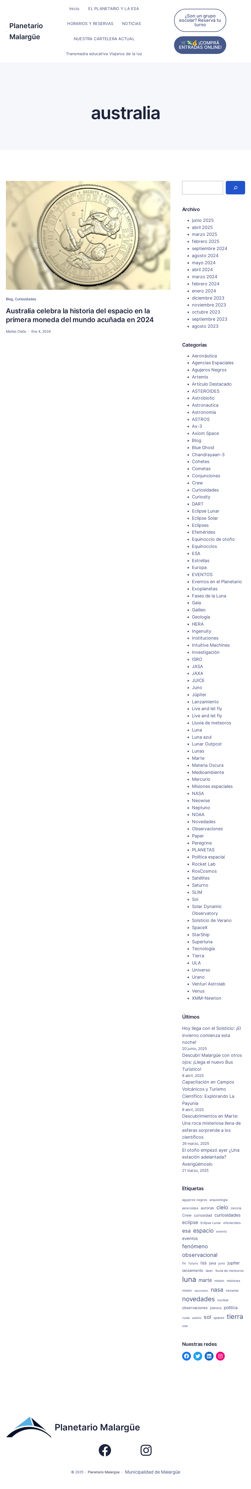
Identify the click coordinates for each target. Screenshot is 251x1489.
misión (187, 1290)
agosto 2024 (205, 255)
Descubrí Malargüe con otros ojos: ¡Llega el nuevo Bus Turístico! (212, 1062)
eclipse (190, 1222)
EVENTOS (202, 574)
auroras (207, 1208)
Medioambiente (208, 772)
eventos (190, 1238)
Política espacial (208, 856)
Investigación (206, 652)
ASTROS (201, 419)
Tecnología (203, 948)
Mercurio (201, 779)
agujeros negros (194, 1200)
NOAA (198, 814)
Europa (199, 567)
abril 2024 (202, 269)
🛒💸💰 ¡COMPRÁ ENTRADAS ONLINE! (200, 45)
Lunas (198, 751)
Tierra (198, 955)
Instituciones (205, 638)
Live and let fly (207, 708)
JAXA (197, 673)
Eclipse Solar (205, 518)
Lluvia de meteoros (211, 722)
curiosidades (227, 1215)
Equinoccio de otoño (213, 539)
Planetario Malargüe (97, 1427)
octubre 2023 (206, 312)
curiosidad (203, 1215)
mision (219, 1281)
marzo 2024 (204, 276)
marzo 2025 (204, 234)
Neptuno (201, 807)
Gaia (196, 602)
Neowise (201, 800)
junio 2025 (203, 220)
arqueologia (218, 1200)
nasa (217, 1289)
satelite (196, 1318)
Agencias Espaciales (213, 362)
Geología (201, 616)
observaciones (195, 1307)
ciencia (236, 1208)
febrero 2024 (206, 283)
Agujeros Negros (209, 369)
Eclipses (200, 525)
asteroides (190, 1208)
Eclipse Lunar (205, 511)
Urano (198, 977)
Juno (197, 687)
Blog (9, 299)
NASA (198, 793)
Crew (197, 482)
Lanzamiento (205, 701)
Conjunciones (206, 475)
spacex (218, 1318)
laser (209, 1271)
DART (198, 503)
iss (204, 1263)
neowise (232, 1290)
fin (184, 1263)
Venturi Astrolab (208, 983)
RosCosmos (204, 871)
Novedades (203, 821)
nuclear (223, 1300)
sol (207, 1317)
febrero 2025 (205, 241)
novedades (198, 1299)
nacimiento (201, 1290)
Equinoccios (204, 546)
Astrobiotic (203, 398)
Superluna (202, 941)
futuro (193, 1263)
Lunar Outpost (207, 743)
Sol (195, 899)
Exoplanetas (204, 588)
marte (205, 1280)
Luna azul (202, 737)
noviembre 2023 (209, 304)
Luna (197, 729)
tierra (235, 1316)
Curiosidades (25, 299)
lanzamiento (192, 1270)
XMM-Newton (206, 998)
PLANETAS (203, 849)
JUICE (198, 680)
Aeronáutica (204, 355)
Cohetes (200, 461)
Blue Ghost (203, 447)
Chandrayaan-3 (208, 454)
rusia (185, 1318)
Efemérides (203, 532)
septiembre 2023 (209, 319)
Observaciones (207, 828)
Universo (201, 969)
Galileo (199, 609)
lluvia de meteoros (229, 1271)
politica (231, 1307)
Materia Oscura (208, 765)
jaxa (212, 1263)
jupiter (233, 1263)
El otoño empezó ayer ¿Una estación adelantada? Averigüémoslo (210, 1157)
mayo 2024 (204, 262)
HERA (198, 624)
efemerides (232, 1223)
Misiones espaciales (212, 786)
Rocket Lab (203, 864)
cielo (222, 1207)
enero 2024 (204, 290)
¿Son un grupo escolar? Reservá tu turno (200, 20)
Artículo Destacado (212, 384)
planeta (215, 1308)
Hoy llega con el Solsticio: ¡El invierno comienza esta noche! (211, 1035)
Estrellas (200, 560)
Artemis (200, 376)
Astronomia (204, 412)
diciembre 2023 (208, 298)
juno (221, 1263)
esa (186, 1231)
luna (189, 1279)
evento (221, 1231)
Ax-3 (197, 426)
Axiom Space (205, 433)
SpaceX (200, 927)
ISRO (197, 659)
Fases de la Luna (209, 595)
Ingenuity (201, 631)
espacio (203, 1230)
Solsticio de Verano (212, 920)
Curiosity (201, 496)
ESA (196, 553)
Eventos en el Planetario (217, 581)
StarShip (201, 934)
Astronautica (205, 405)
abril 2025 (202, 227)
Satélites (201, 878)
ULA (196, 962)
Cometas (201, 468)
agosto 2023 (205, 326)
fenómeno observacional (199, 1250)
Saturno (200, 885)
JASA (197, 666)
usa (185, 1326)
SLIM (197, 892)
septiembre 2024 (209, 248)
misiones (233, 1281)
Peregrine (202, 842)
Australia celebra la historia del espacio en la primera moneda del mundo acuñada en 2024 (80, 315)
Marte (198, 758)
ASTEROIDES (205, 391)
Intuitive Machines (211, 645)
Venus (198, 991)
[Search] (235, 187)
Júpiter (199, 694)
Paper (198, 835)
